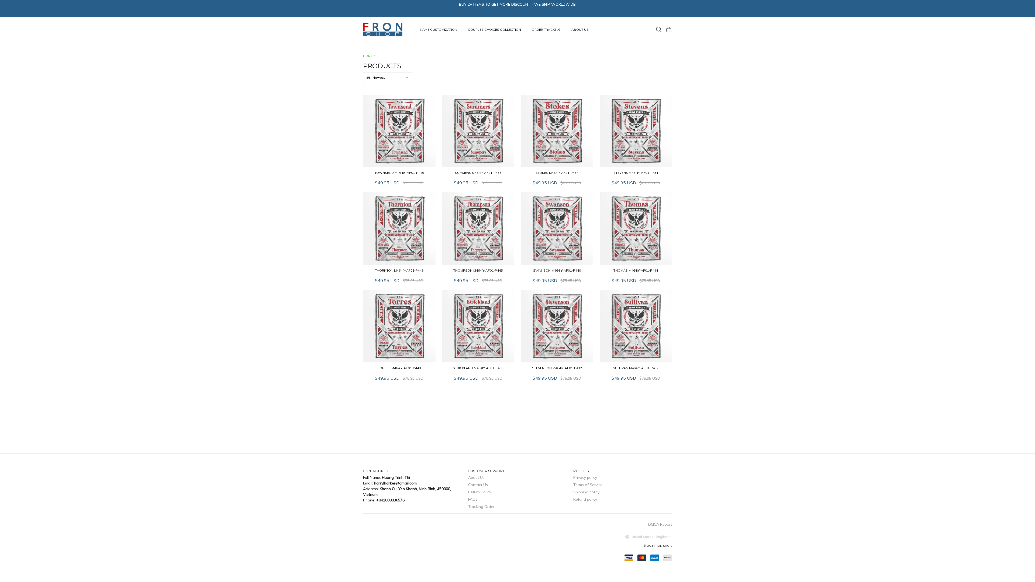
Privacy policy (585, 477)
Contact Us (478, 484)
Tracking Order (481, 506)
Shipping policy (586, 492)
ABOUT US (580, 29)
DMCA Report (660, 524)
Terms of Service (587, 484)
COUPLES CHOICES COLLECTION (494, 29)
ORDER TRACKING (546, 29)
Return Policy (479, 492)
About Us (476, 477)
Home (368, 56)
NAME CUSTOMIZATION (438, 29)
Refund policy (585, 499)
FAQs (472, 499)
